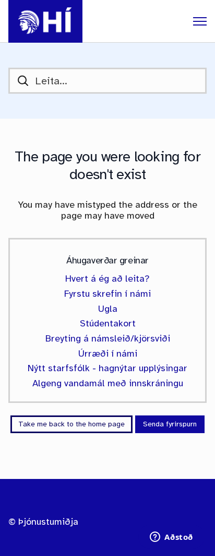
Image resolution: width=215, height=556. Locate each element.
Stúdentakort (108, 323)
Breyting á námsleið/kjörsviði (107, 338)
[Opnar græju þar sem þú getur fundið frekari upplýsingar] (171, 538)
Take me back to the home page (71, 424)
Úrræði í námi (107, 353)
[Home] (45, 21)
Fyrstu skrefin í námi (107, 293)
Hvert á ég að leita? (107, 278)
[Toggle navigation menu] (200, 21)
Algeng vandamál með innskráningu (107, 383)
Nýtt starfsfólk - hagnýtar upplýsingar (107, 368)
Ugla (107, 308)
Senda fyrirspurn (170, 424)
